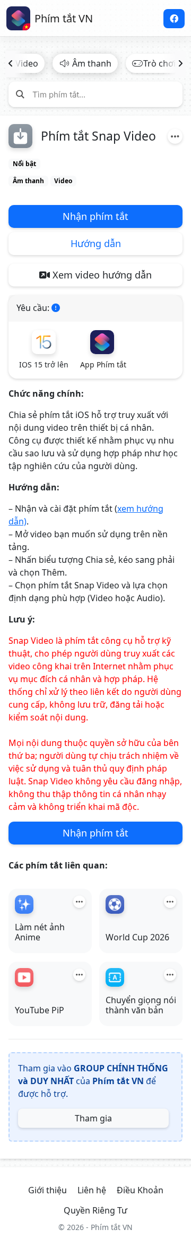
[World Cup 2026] (115, 904)
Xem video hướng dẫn (101, 274)
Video (63, 180)
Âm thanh (91, 63)
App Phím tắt (103, 364)
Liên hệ (91, 1190)
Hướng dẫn (96, 243)
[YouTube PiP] (24, 977)
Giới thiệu (47, 1190)
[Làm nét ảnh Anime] (24, 904)
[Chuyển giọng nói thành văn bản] (115, 977)
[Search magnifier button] (20, 94)
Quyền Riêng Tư (95, 1210)
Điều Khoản (140, 1190)
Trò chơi (159, 63)
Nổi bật (24, 163)
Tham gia (93, 1118)
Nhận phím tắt (95, 216)
